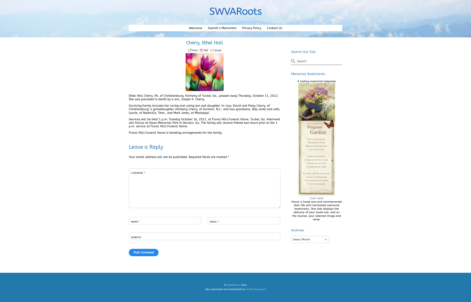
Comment (138, 173)
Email (214, 221)
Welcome (195, 28)
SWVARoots (233, 285)
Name (135, 221)
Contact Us (274, 28)
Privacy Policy (251, 28)
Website (136, 237)
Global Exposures (256, 289)
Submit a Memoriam (222, 28)
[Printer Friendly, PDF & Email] (204, 50)
